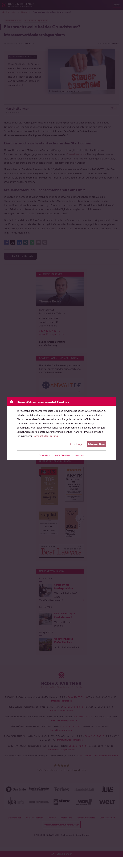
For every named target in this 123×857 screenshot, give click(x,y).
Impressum (79, 455)
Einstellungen (76, 444)
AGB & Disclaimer (62, 455)
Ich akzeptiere (96, 444)
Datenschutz (44, 455)
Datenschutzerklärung (45, 435)
